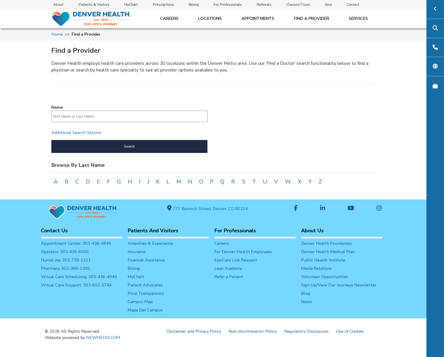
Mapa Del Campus (145, 310)
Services (358, 18)
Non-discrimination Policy (253, 331)
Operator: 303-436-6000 (65, 252)
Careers (169, 18)
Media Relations (316, 268)
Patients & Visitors (93, 4)
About (58, 4)
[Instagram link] (379, 208)
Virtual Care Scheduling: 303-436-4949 (79, 276)
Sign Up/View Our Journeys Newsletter (338, 285)
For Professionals (227, 4)
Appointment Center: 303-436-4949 (76, 243)
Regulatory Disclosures (306, 331)
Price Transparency (146, 293)
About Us (312, 230)
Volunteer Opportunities (324, 276)
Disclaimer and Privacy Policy (193, 331)
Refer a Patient (228, 276)
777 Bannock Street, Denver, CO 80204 (210, 208)
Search (129, 146)
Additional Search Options (76, 132)
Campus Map (140, 301)
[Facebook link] (295, 208)
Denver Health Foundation (326, 243)
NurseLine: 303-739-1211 (66, 260)
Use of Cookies (350, 331)
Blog (305, 293)
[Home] (91, 19)
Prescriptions (163, 4)
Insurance (137, 252)
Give (328, 4)
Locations (210, 18)
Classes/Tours (298, 4)
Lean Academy (228, 268)
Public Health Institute (323, 260)
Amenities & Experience (150, 243)
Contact (353, 4)
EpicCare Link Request (235, 260)
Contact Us (54, 230)
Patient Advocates (145, 285)
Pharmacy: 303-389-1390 (65, 268)
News (306, 301)
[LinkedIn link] (322, 208)
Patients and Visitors (153, 230)
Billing (193, 4)
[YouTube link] (351, 208)
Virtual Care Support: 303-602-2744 (76, 285)
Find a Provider (311, 18)
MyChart (131, 4)
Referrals (263, 4)
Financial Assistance (146, 260)
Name (57, 107)
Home (57, 34)
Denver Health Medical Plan (328, 252)
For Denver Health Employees (243, 252)
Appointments (257, 18)
